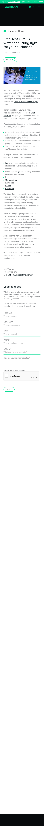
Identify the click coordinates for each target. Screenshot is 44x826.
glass (20, 171)
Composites (11, 180)
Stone (8, 186)
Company (8, 322)
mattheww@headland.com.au (19, 275)
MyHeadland (14, 1)
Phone (7, 340)
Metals (8, 163)
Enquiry (7, 349)
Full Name (8, 313)
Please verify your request (15, 370)
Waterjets (15, 52)
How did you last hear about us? (17, 358)
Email (7, 331)
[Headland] (10, 7)
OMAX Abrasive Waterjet (26, 101)
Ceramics (9, 188)
